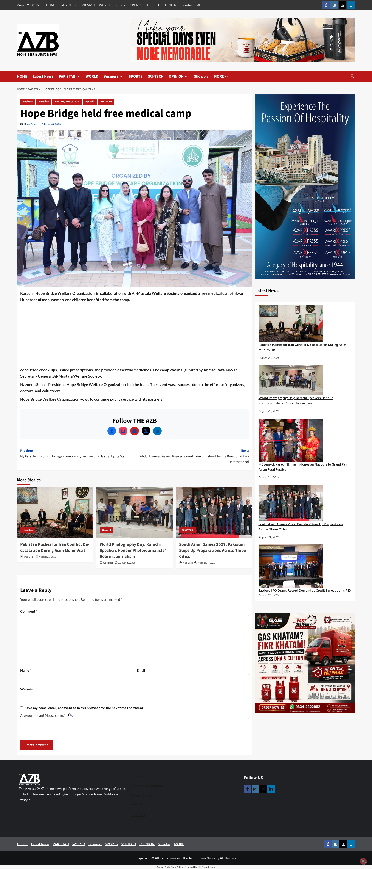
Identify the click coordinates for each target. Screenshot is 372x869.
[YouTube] (134, 431)
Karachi (89, 102)
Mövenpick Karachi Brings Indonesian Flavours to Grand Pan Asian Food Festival (303, 466)
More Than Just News (37, 54)
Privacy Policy (141, 795)
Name (25, 670)
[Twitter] (146, 431)
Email (142, 670)
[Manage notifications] (363, 861)
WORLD (104, 5)
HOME (51, 5)
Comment (28, 611)
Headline (44, 102)
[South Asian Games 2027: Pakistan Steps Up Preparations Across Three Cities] (214, 512)
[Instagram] (123, 431)
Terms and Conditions (147, 786)
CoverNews (206, 858)
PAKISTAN (87, 5)
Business (120, 5)
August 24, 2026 (206, 563)
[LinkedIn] (157, 431)
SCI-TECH (152, 5)
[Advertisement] (134, 335)
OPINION (170, 5)
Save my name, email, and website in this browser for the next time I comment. (84, 708)
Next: (194, 456)
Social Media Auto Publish (170, 867)
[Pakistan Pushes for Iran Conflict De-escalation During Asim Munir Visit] (55, 512)
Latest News (68, 5)
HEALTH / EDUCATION (67, 102)
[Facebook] (111, 431)
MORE (200, 5)
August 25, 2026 (47, 557)
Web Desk (29, 557)
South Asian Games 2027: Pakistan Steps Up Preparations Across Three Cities (212, 550)
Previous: (73, 453)
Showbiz (186, 5)
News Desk (30, 124)
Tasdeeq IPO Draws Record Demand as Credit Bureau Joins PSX (305, 590)
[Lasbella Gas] (305, 663)
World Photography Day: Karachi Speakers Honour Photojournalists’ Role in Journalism (133, 550)
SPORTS (135, 5)
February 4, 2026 (51, 124)
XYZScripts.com (206, 867)
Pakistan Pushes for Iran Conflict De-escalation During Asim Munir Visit (54, 547)
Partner (137, 804)
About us (138, 815)
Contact (137, 776)
